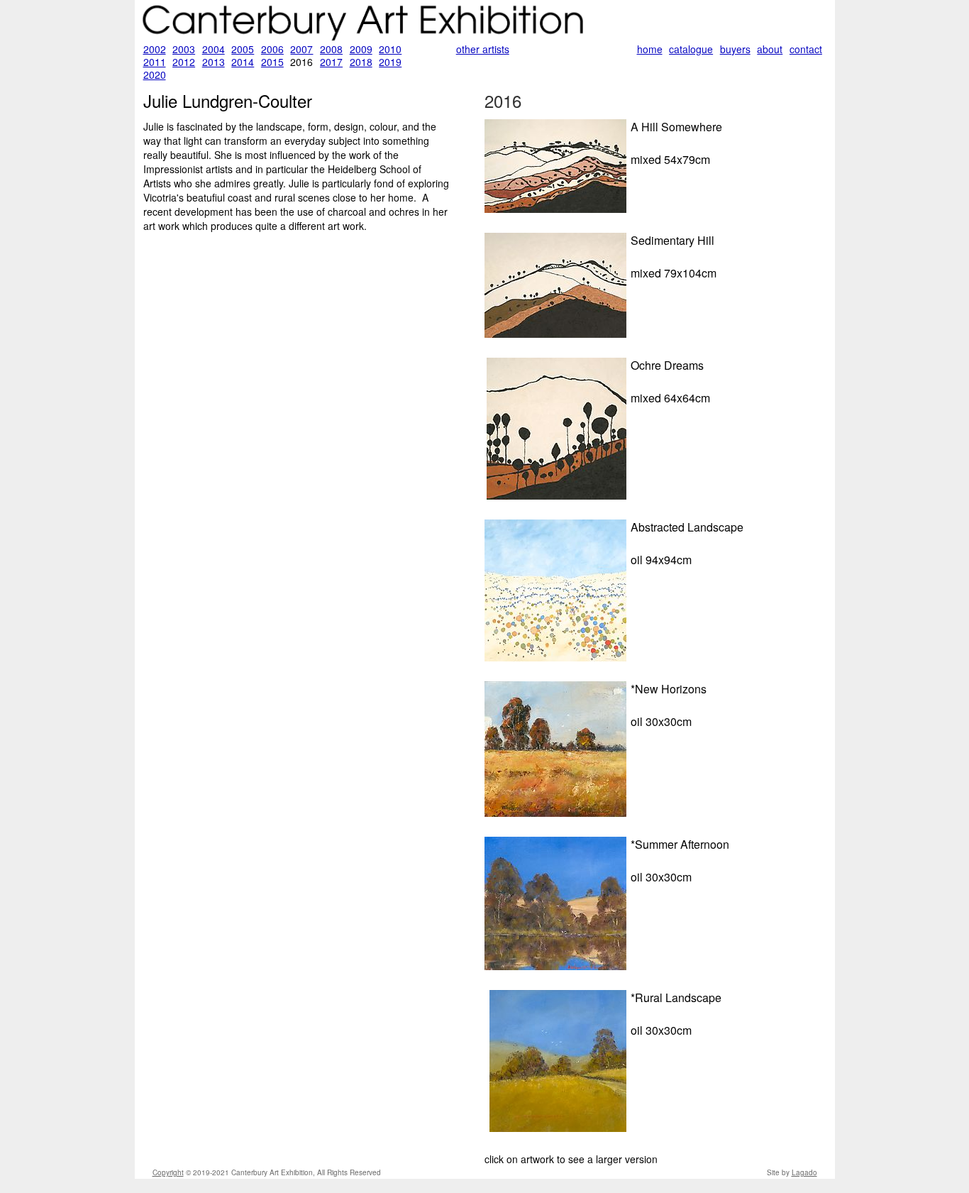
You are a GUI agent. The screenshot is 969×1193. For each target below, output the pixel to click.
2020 (154, 74)
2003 (183, 49)
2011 (154, 62)
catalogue (691, 49)
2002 (154, 49)
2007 (301, 49)
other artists (482, 49)
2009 (361, 49)
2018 (361, 62)
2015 (272, 62)
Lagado (804, 1172)
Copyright (168, 1172)
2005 (242, 49)
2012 (183, 62)
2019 (390, 62)
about (769, 49)
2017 (331, 62)
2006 (272, 49)
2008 (331, 49)
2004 (213, 49)
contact (806, 49)
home (650, 49)
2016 (502, 100)
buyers (735, 49)
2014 (242, 62)
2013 (213, 62)
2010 (390, 49)
